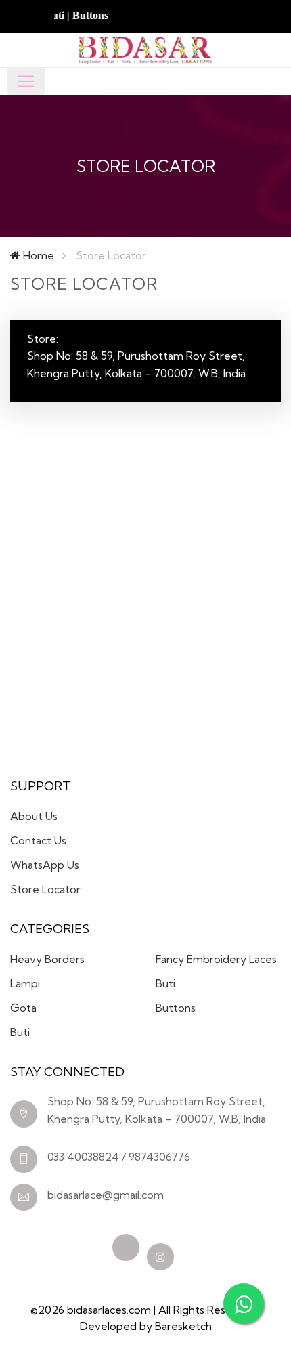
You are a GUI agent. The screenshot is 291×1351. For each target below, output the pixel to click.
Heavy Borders (47, 959)
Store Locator (45, 889)
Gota (23, 1007)
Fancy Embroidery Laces (216, 959)
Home (37, 255)
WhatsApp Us (44, 865)
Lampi (25, 983)
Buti (20, 1032)
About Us (34, 816)
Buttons (176, 1007)
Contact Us (38, 840)
